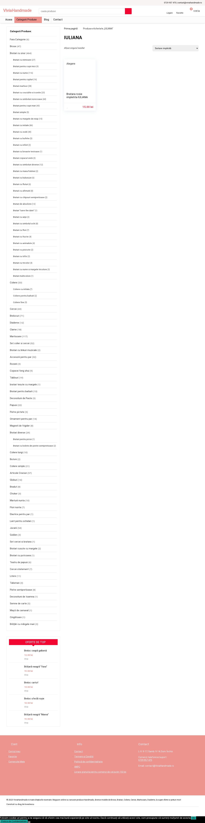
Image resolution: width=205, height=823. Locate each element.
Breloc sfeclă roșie (34, 698)
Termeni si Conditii (83, 756)
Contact (58, 19)
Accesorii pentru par (20, 357)
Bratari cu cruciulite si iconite (27, 92)
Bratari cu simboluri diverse (26, 164)
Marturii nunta (17, 500)
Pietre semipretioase (21, 589)
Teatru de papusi (19, 562)
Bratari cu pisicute (21, 249)
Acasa (8, 19)
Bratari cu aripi (20, 217)
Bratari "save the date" (23, 210)
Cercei (13, 309)
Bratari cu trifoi (20, 256)
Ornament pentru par (21, 418)
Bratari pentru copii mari (24, 105)
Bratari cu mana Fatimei (24, 171)
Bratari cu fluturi (20, 184)
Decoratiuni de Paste (21, 398)
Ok (193, 818)
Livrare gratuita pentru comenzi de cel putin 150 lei (100, 772)
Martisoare (15, 336)
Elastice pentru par (20, 514)
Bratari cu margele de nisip (25, 118)
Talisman (15, 582)
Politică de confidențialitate (88, 761)
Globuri (13, 479)
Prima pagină (71, 28)
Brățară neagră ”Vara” (35, 666)
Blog (46, 19)
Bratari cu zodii (20, 132)
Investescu (29, 804)
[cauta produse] (128, 11)
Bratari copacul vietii (23, 158)
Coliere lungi (16, 452)
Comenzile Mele (16, 761)
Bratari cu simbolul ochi (24, 223)
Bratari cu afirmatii (21, 190)
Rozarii (13, 363)
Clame (13, 329)
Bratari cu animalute (22, 243)
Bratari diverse (17, 432)
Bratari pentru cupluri (23, 79)
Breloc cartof (31, 682)
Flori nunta (15, 507)
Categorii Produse (26, 19)
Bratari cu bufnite (21, 138)
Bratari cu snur (17, 53)
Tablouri (14, 377)
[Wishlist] (179, 10)
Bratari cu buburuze (22, 177)
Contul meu (14, 751)
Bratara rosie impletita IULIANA (77, 95)
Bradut (13, 486)
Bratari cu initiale (21, 125)
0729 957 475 (145, 760)
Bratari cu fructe (21, 236)
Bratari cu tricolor (21, 263)
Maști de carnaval (19, 610)
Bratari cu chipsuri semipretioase (29, 197)
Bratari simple (19, 112)
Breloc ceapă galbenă (35, 650)
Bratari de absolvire (22, 204)
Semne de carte (18, 603)
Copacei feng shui (19, 370)
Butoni (13, 459)
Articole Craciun (18, 473)
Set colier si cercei (19, 343)
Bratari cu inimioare (22, 59)
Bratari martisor (20, 86)
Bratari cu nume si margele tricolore (30, 269)
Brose (13, 46)
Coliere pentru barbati (23, 295)
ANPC (77, 766)
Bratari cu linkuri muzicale (23, 350)
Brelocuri (14, 315)
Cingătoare (16, 617)
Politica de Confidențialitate (14, 821)
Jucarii (13, 528)
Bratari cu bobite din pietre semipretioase (33, 445)
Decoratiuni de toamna (22, 596)
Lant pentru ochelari (20, 521)
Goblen (13, 534)
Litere (13, 576)
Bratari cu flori (19, 230)
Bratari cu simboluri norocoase (27, 99)
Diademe (14, 322)
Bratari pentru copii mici (24, 66)
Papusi (13, 405)
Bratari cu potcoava (20, 555)
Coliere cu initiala (21, 289)
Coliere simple (17, 466)
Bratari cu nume (20, 73)
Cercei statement (19, 569)
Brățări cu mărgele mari (22, 624)
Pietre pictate (17, 412)
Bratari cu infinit (20, 145)
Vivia (26, 659)
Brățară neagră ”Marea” (36, 714)
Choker (13, 493)
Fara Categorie (18, 39)
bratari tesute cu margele (23, 384)
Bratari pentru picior (22, 439)
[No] (29, 822)
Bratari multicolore (22, 276)
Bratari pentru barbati (21, 391)
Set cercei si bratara (20, 541)
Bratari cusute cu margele (23, 548)
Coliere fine (18, 302)
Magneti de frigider (20, 425)
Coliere (13, 282)
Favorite (12, 756)
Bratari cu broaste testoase (26, 151)
